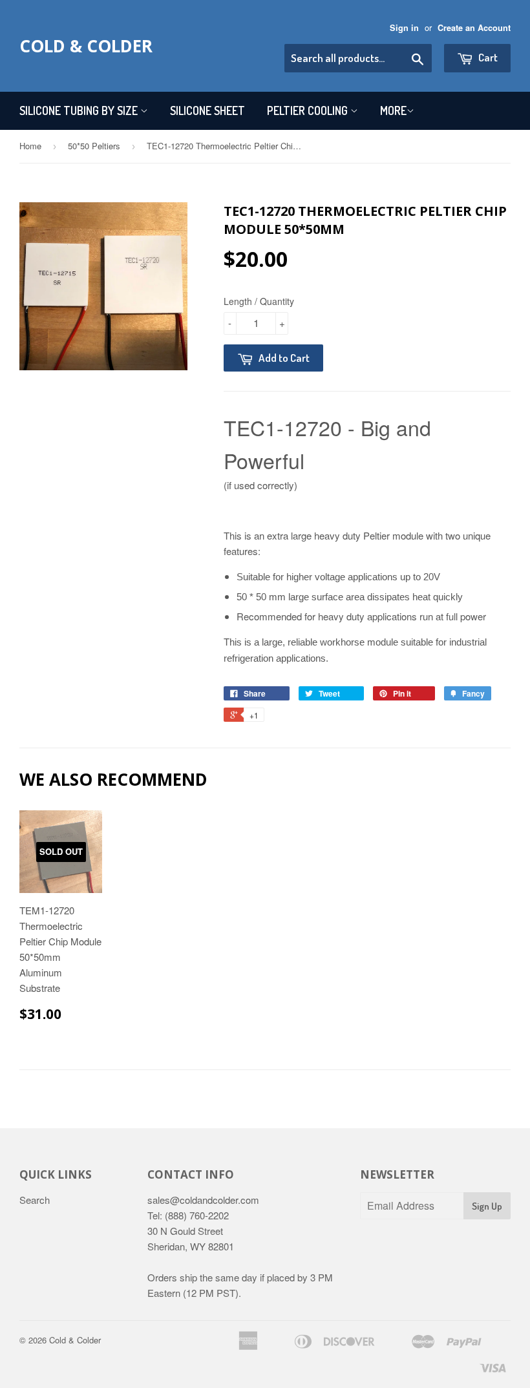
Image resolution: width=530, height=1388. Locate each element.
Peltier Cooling (308, 110)
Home (30, 146)
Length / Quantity (259, 301)
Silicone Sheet (207, 110)
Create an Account (474, 28)
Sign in (404, 28)
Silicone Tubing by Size (79, 110)
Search (34, 1199)
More (393, 110)
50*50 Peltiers (94, 146)
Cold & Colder (86, 46)
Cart (487, 57)
